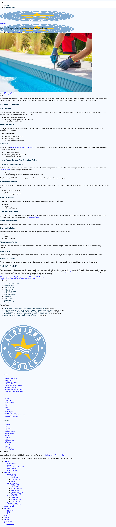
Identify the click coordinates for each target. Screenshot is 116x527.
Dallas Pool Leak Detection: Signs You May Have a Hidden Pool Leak (27, 314)
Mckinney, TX (15, 479)
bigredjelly (37, 32)
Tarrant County (12, 503)
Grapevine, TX (16, 505)
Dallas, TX (14, 487)
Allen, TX (14, 476)
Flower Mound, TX (17, 499)
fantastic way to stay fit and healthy (22, 147)
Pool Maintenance (10, 291)
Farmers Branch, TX (17, 488)
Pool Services (8, 298)
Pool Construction (10, 287)
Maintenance (11, 463)
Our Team (10, 510)
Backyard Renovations (11, 284)
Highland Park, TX (17, 492)
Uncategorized (9, 302)
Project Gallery (9, 507)
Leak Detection (9, 285)
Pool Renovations (3, 23)
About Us (7, 508)
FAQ (8, 512)
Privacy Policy (60, 455)
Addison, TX (15, 485)
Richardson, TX (16, 494)
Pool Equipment (9, 289)
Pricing (6, 516)
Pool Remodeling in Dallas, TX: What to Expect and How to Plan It (26, 312)
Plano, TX (14, 481)
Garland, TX (15, 490)
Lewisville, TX (15, 501)
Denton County (12, 496)
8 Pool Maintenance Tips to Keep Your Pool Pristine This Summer (22, 277)
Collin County (11, 474)
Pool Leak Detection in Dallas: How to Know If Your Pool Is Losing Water (28, 310)
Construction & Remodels (15, 467)
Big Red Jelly (49, 455)
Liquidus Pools (5, 169)
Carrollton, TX (15, 497)
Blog (8, 514)
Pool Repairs (8, 296)
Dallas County (12, 483)
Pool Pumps (8, 293)
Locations (7, 472)
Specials (6, 517)
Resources (7, 300)
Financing (7, 519)
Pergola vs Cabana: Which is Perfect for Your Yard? (17, 279)
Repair (9, 465)
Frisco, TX (14, 478)
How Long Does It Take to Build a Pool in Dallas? (20, 315)
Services (7, 461)
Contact (6, 5)
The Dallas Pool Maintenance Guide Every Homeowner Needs (25, 308)
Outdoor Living (12, 469)
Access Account (9, 7)
